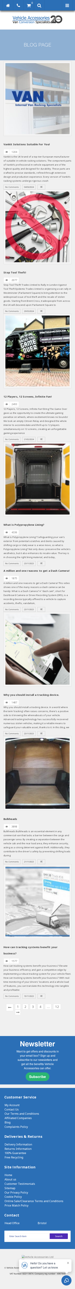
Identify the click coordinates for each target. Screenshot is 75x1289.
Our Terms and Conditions (22, 1114)
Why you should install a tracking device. (31, 695)
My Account (12, 1105)
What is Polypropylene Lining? (23, 524)
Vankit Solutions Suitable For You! (26, 144)
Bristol (42, 1223)
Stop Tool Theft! (14, 272)
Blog (7, 1122)
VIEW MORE (37, 98)
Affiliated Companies (18, 1118)
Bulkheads (10, 819)
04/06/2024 (29, 187)
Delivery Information (18, 1144)
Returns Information (18, 1149)
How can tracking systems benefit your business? (30, 950)
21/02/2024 (29, 439)
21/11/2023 (29, 861)
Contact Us (12, 1109)
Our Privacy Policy (16, 1192)
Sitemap (10, 1188)
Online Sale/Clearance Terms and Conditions (34, 1201)
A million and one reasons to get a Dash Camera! (36, 570)
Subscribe (37, 1076)
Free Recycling (14, 1157)
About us (10, 1179)
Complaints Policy (16, 1127)
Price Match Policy (16, 1205)
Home (8, 1175)
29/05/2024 (29, 311)
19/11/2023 (29, 996)
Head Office (12, 1223)
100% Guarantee (15, 1153)
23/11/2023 (29, 609)
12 (57, 1006)
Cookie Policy (13, 1197)
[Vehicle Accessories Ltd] (37, 24)
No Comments (12, 187)
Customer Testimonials (20, 1184)
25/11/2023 (29, 563)
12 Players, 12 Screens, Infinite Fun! (27, 396)
